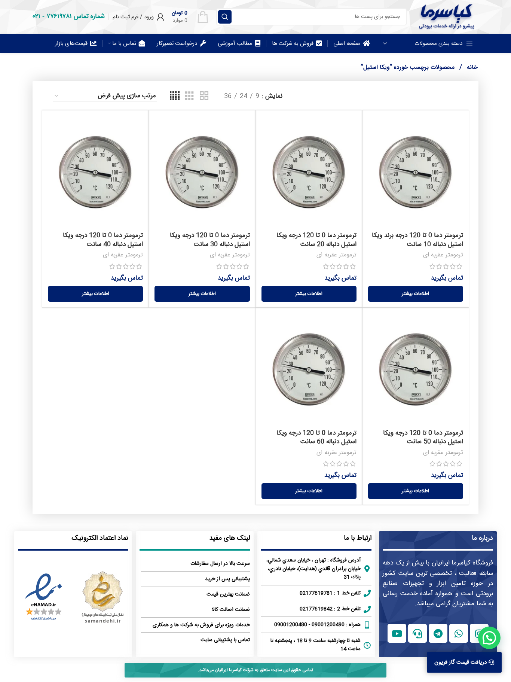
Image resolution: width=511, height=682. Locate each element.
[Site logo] (446, 17)
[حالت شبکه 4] (175, 96)
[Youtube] (397, 633)
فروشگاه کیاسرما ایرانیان (462, 563)
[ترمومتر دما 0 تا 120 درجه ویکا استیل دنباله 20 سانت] (309, 172)
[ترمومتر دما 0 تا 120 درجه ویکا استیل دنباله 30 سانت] (202, 172)
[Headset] (417, 633)
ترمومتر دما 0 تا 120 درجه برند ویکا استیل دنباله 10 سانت (417, 240)
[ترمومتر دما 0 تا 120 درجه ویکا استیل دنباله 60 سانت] (309, 369)
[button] (489, 638)
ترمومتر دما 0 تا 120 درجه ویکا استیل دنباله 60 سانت (316, 437)
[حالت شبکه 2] (204, 96)
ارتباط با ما (357, 538)
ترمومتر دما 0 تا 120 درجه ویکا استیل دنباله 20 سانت (316, 240)
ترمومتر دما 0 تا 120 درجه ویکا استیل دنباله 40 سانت (103, 240)
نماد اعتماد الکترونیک (99, 538)
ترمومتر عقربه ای (443, 255)
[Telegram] (438, 633)
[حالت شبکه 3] (189, 96)
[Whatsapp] (458, 633)
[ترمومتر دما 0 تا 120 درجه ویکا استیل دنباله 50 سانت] (415, 369)
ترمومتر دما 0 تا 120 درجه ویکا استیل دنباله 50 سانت (423, 437)
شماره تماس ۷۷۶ (75, 16)
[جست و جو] (225, 17)
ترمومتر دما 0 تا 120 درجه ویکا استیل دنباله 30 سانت (210, 240)
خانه (471, 68)
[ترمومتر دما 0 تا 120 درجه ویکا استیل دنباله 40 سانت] (95, 172)
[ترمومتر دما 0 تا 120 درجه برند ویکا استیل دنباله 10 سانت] (415, 172)
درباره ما (482, 538)
